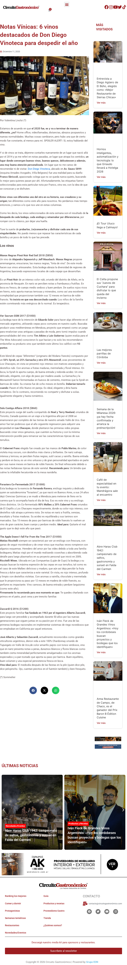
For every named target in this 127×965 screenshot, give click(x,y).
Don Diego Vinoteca (39, 168)
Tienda (47, 918)
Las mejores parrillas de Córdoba (104, 353)
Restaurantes (12, 925)
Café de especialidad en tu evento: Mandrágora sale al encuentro (107, 487)
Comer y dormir (13, 903)
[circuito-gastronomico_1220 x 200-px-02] (63, 863)
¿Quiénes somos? (52, 925)
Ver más (101, 102)
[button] (66, 4)
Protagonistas (12, 910)
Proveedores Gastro (53, 910)
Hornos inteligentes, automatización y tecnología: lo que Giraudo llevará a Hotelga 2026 (107, 160)
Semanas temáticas (15, 918)
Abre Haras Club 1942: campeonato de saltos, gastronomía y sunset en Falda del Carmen (31, 835)
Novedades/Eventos (15, 826)
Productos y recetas (53, 903)
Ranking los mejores (15, 896)
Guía (45, 896)
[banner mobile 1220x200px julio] (108, 738)
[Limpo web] (108, 747)
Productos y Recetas (78, 823)
